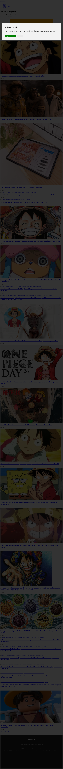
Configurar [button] (20, 36)
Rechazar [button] (13, 36)
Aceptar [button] (7, 36)
